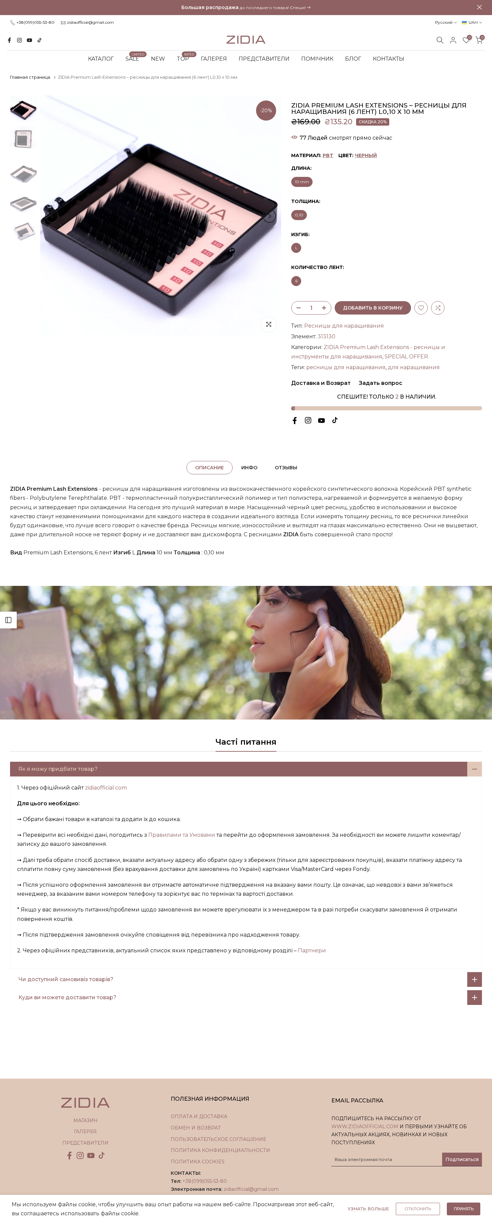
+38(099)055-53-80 (35, 22)
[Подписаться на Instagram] (19, 40)
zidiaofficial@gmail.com (90, 22)
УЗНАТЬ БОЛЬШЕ (368, 1208)
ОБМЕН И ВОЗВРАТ (196, 1128)
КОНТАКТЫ (388, 59)
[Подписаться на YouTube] (29, 40)
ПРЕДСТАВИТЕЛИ (264, 59)
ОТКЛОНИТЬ (418, 1208)
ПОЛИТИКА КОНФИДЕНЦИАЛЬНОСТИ (220, 1150)
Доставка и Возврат (321, 383)
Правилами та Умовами (181, 835)
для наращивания (414, 367)
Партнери (312, 950)
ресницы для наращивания (346, 367)
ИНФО (249, 468)
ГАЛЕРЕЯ (214, 59)
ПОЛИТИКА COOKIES (198, 1162)
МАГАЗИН (85, 1120)
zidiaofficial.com (106, 788)
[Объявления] (246, 8)
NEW (158, 59)
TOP (185, 58)
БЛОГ (353, 59)
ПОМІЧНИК (317, 59)
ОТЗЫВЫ (286, 468)
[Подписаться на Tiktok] (39, 40)
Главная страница (30, 77)
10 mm (302, 181)
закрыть (12, 7)
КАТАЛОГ (101, 59)
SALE (135, 58)
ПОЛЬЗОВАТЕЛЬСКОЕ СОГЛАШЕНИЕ (218, 1139)
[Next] (269, 216)
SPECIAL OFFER (406, 356)
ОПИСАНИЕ (209, 468)
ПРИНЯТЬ (464, 1208)
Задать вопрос (379, 383)
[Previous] (52, 216)
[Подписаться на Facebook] (9, 40)
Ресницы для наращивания (344, 326)
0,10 (299, 214)
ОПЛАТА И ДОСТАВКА (199, 1116)
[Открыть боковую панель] (8, 620)
